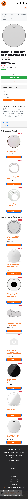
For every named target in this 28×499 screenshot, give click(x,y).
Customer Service (14, 468)
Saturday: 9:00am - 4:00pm (14, 455)
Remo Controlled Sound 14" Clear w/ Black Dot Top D (12, 294)
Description (5, 122)
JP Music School (14, 460)
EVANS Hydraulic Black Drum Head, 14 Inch (13, 380)
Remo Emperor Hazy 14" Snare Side (13, 150)
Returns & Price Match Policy (14, 471)
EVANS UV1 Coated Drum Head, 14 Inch (12, 436)
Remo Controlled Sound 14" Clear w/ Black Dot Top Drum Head (12, 493)
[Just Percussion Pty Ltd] (3, 3)
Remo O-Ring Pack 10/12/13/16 (12, 204)
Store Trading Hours (14, 449)
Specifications (6, 126)
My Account (14, 479)
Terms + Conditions (14, 474)
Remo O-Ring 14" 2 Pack (12, 177)
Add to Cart (15, 78)
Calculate (14, 100)
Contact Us (14, 466)
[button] (14, 81)
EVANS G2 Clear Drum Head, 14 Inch (13, 408)
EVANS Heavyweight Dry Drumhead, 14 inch (13, 266)
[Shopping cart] (26, 3)
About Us (14, 457)
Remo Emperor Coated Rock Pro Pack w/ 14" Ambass (13, 323)
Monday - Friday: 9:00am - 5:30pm (14, 452)
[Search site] (25, 8)
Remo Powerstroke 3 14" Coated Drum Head (13, 237)
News (14, 463)
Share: (3, 58)
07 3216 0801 (14, 484)
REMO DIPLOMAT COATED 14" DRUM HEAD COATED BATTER (13, 352)
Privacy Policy (14, 477)
